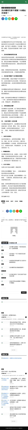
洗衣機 (7, 201)
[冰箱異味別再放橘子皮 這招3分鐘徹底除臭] (5, 262)
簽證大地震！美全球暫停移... (9, 371)
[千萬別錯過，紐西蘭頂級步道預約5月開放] (14, 307)
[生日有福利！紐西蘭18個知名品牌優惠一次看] (5, 403)
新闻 (2, 312)
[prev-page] (2, 288)
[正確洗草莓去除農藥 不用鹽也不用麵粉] (5, 282)
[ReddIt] (12, 18)
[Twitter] (6, 18)
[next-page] (5, 288)
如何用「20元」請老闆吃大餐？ (7, 220)
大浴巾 (3, 203)
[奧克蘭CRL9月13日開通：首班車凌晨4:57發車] (5, 388)
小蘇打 (11, 201)
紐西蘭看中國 (3, 317)
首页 (2, 5)
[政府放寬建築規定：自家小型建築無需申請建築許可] (5, 344)
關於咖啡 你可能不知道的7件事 (21, 220)
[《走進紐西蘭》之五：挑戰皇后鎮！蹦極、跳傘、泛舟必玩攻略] (5, 380)
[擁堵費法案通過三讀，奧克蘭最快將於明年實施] (5, 330)
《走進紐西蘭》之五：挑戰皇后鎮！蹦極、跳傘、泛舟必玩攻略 (18, 380)
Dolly (4, 15)
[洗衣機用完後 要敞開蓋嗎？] (5, 269)
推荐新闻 (13, 7)
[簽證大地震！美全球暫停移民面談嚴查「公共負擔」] (14, 363)
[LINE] (16, 18)
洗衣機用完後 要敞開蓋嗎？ (16, 267)
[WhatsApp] (9, 18)
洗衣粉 (16, 201)
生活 (6, 5)
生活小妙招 (7, 7)
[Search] (26, 2)
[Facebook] (2, 18)
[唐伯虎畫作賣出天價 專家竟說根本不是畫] (5, 415)
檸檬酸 (20, 201)
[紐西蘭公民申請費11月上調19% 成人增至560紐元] (5, 337)
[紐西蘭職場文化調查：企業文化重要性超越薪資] (5, 396)
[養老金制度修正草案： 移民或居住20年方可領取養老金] (5, 323)
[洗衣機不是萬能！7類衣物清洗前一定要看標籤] (5, 248)
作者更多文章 (13, 243)
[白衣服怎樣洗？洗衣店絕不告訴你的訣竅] (5, 276)
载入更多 (13, 350)
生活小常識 (3, 270)
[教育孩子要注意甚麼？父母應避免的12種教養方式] (5, 408)
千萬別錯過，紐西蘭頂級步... (9, 315)
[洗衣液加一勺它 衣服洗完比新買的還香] (5, 255)
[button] (2, 2)
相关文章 (4, 243)
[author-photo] (14, 233)
